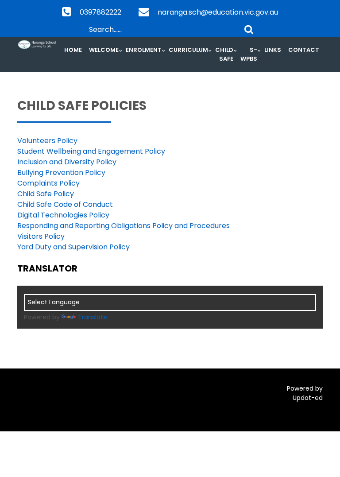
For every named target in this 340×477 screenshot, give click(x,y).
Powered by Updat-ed (305, 393)
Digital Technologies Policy (63, 215)
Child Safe (224, 54)
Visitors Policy (41, 236)
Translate (92, 317)
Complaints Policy (48, 183)
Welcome (104, 50)
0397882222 (100, 12)
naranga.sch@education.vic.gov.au (218, 12)
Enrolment (144, 50)
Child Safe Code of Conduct (65, 204)
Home (73, 50)
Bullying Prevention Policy (61, 172)
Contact (303, 50)
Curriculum (188, 50)
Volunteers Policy (47, 141)
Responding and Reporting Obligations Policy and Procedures (123, 226)
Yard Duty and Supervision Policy (73, 247)
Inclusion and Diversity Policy (66, 162)
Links (272, 50)
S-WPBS (248, 54)
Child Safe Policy (45, 194)
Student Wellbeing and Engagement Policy (91, 151)
